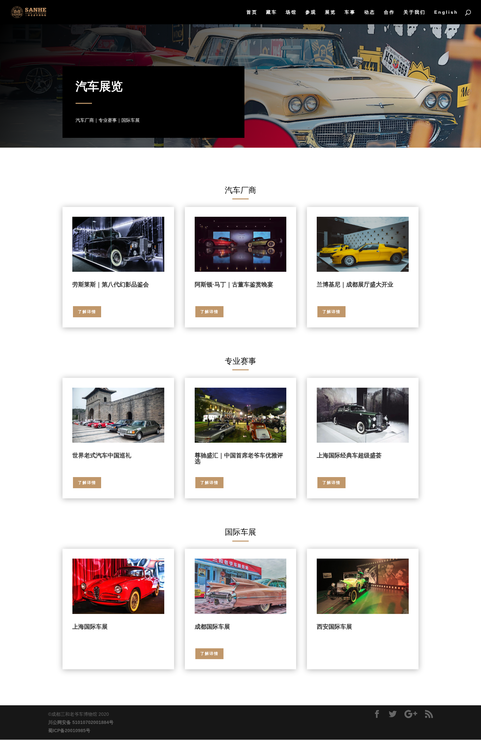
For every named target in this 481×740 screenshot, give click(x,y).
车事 (350, 12)
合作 (389, 12)
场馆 (291, 12)
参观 (310, 12)
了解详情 (87, 311)
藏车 (271, 12)
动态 (369, 12)
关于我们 (414, 12)
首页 (252, 12)
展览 (330, 12)
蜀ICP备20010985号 (69, 730)
